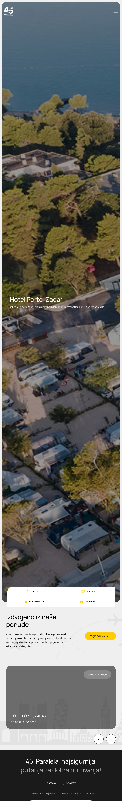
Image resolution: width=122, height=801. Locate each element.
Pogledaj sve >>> (100, 636)
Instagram (71, 782)
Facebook (51, 782)
